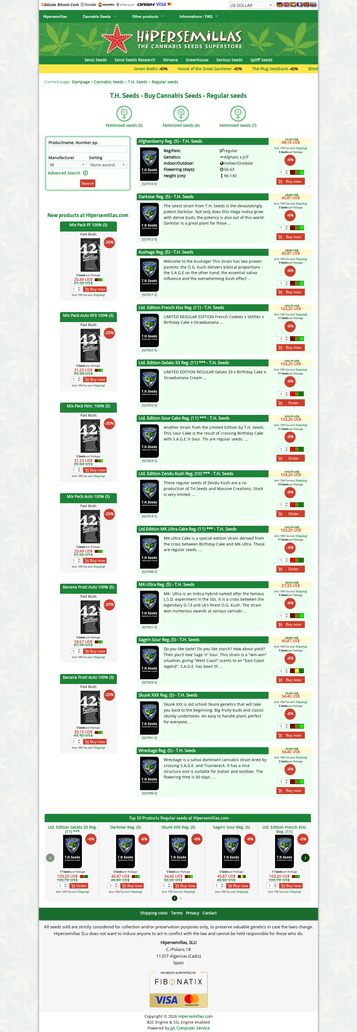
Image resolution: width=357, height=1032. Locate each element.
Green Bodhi (120, 68)
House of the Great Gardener (180, 68)
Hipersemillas (55, 16)
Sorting (95, 157)
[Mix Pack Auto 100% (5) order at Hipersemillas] (90, 526)
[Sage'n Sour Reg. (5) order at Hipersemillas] (149, 662)
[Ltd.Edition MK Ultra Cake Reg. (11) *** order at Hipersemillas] (149, 551)
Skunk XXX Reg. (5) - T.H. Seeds (168, 695)
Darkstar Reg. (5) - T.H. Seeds (166, 196)
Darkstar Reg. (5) (125, 827)
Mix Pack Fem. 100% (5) (88, 405)
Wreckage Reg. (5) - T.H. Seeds (167, 750)
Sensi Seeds (96, 59)
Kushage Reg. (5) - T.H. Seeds (166, 252)
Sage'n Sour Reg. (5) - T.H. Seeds (169, 639)
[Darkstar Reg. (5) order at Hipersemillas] (149, 219)
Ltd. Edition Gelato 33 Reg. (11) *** (72, 829)
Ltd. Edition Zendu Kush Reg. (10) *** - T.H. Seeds (186, 473)
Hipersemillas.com (195, 1016)
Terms (177, 913)
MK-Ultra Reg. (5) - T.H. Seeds (166, 584)
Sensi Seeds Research (135, 59)
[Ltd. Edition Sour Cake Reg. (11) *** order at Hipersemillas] (149, 440)
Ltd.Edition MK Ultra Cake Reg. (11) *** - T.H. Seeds (188, 529)
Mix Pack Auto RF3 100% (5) (88, 315)
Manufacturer (61, 157)
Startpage (81, 81)
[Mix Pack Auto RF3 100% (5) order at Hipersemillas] (90, 345)
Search (87, 183)
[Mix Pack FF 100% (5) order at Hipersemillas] (90, 254)
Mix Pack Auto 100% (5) (88, 496)
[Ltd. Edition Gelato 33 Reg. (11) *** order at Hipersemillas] (149, 385)
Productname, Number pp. (73, 142)
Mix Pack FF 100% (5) (88, 224)
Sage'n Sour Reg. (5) (231, 827)
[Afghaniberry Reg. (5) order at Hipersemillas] (149, 163)
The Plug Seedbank (245, 68)
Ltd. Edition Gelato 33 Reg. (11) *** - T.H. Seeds (184, 363)
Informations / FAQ (196, 16)
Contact (209, 913)
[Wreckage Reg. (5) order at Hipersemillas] (149, 773)
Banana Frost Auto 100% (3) (88, 677)
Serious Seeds (229, 59)
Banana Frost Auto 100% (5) (88, 587)
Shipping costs (154, 913)
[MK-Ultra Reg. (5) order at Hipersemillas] (149, 606)
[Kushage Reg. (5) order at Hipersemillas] (149, 274)
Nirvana (170, 59)
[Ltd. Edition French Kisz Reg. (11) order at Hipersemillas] (149, 329)
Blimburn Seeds (298, 68)
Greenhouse (197, 59)
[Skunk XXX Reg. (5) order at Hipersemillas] (149, 717)
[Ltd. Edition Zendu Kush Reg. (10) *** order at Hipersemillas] (149, 496)
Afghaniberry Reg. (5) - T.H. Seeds (170, 141)
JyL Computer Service (190, 1028)
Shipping (98, 295)
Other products (145, 16)
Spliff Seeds (261, 59)
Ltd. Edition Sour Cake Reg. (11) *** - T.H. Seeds (184, 418)
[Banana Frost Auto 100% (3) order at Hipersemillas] (90, 707)
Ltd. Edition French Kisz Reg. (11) (284, 829)
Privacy (192, 913)
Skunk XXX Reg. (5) (178, 827)
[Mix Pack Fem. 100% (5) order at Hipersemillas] (90, 435)
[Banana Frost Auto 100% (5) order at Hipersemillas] (90, 616)
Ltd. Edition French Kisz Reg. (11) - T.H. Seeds (181, 307)
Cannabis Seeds (97, 16)
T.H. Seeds (138, 81)
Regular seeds (165, 81)
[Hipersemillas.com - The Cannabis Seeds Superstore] (178, 39)
